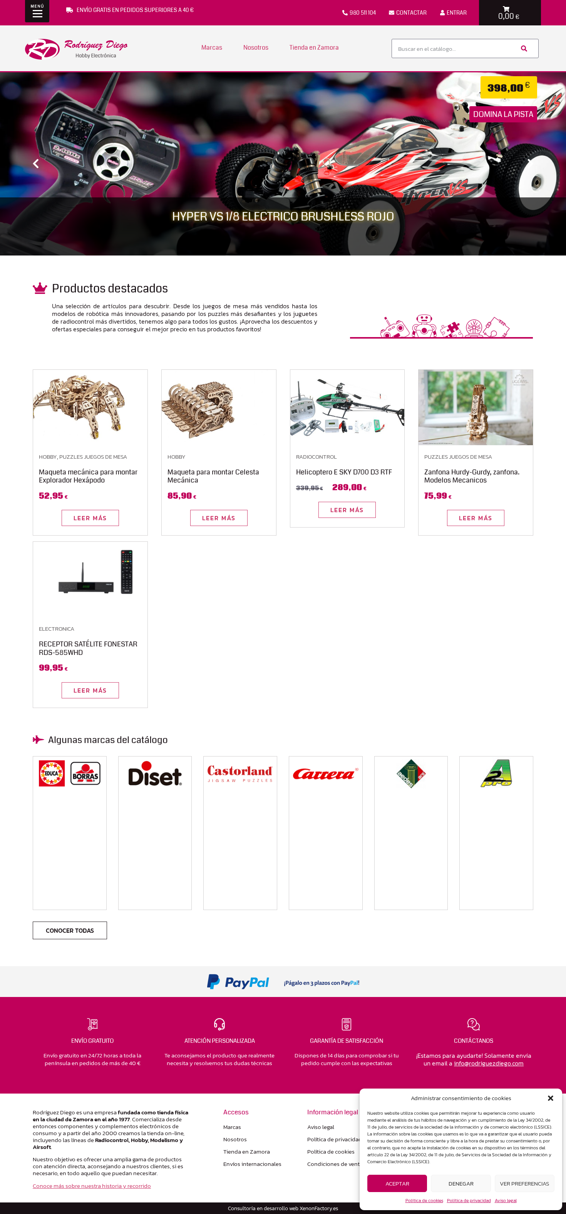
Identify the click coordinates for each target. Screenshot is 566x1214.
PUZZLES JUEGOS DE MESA (93, 457)
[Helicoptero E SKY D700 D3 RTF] (347, 407)
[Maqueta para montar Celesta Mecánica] (219, 407)
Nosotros (255, 47)
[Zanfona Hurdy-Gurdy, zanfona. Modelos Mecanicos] (476, 407)
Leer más (90, 518)
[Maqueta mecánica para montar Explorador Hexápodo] (90, 407)
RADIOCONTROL (316, 457)
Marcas (211, 47)
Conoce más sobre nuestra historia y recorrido (92, 1185)
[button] (550, 1098)
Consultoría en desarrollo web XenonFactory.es (283, 1208)
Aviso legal (506, 1200)
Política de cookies (424, 1200)
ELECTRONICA (56, 629)
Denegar (461, 1183)
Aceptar (397, 1183)
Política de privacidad (469, 1200)
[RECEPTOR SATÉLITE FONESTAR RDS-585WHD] (90, 579)
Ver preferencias (524, 1183)
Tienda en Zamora (314, 47)
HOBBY (48, 457)
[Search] (523, 48)
